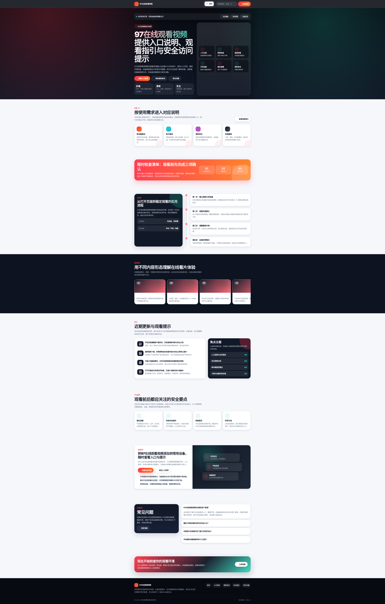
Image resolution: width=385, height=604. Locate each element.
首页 (208, 585)
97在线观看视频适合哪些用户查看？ (196, 508)
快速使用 (245, 4)
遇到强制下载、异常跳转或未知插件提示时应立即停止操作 (166, 352)
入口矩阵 (217, 585)
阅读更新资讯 (160, 78)
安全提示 (237, 585)
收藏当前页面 (147, 470)
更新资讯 (227, 585)
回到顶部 (144, 528)
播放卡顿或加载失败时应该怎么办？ (196, 523)
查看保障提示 (244, 119)
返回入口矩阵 (164, 470)
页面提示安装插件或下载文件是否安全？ (197, 531)
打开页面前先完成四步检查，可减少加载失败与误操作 (164, 370)
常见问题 (176, 78)
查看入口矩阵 (143, 78)
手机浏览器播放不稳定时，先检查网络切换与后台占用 (164, 342)
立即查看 (242, 564)
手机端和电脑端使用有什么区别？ (195, 539)
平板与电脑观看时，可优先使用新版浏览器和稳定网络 (164, 361)
